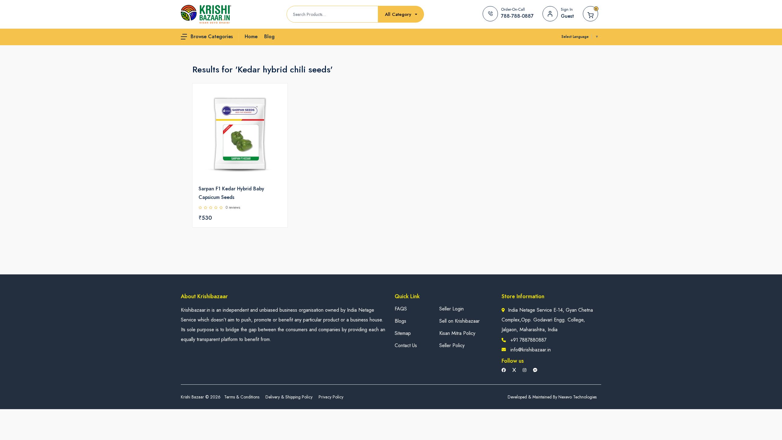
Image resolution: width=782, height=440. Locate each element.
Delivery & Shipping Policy (288, 397)
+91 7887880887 (528, 339)
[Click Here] (276, 98)
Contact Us (406, 345)
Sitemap (403, 333)
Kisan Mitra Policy (457, 333)
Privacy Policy (331, 397)
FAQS (401, 308)
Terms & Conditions (241, 397)
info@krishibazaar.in (530, 349)
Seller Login (451, 308)
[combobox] (401, 14)
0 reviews (233, 207)
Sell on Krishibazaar (459, 320)
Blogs (400, 320)
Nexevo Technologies (577, 397)
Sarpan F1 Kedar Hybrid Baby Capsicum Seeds (231, 193)
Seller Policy (452, 345)
